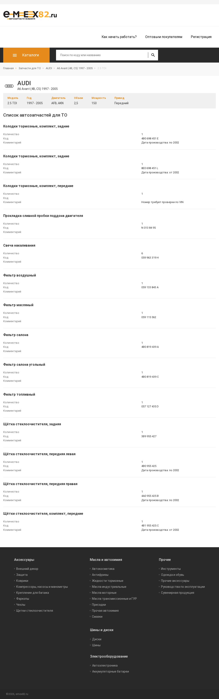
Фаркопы (22, 598)
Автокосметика (103, 568)
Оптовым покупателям (163, 37)
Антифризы (100, 574)
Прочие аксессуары (175, 580)
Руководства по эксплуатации (183, 586)
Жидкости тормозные (107, 580)
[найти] (153, 55)
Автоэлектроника (105, 665)
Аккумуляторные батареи (110, 671)
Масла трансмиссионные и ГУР (114, 598)
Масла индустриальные (109, 586)
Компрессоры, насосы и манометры (42, 586)
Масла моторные (104, 592)
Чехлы (20, 604)
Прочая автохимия (105, 610)
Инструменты (171, 568)
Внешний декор (27, 568)
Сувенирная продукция (177, 592)
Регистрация (201, 37)
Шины (96, 645)
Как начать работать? (119, 37)
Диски (96, 639)
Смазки (97, 616)
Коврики (22, 580)
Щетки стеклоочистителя (34, 610)
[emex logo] (32, 15)
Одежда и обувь (172, 574)
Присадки (99, 604)
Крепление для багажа (32, 592)
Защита (22, 574)
